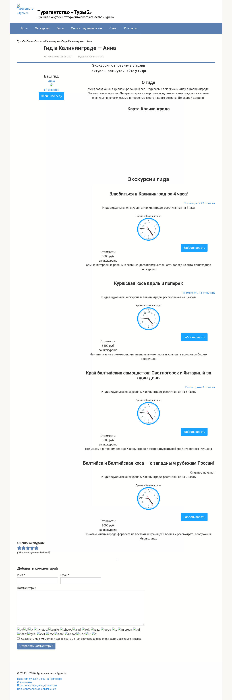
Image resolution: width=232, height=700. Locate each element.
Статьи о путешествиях (86, 28)
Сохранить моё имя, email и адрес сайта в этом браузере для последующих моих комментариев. (81, 638)
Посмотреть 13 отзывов (198, 293)
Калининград (96, 56)
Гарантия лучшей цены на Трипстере (39, 678)
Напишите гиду (51, 96)
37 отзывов (51, 89)
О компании (24, 682)
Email (64, 575)
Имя (21, 575)
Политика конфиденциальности (37, 685)
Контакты (130, 28)
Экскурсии (42, 28)
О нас (113, 28)
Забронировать (194, 247)
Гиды (60, 28)
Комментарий (26, 588)
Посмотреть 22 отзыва (199, 203)
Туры (24, 28)
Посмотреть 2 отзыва (200, 387)
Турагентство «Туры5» (64, 12)
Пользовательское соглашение (36, 689)
